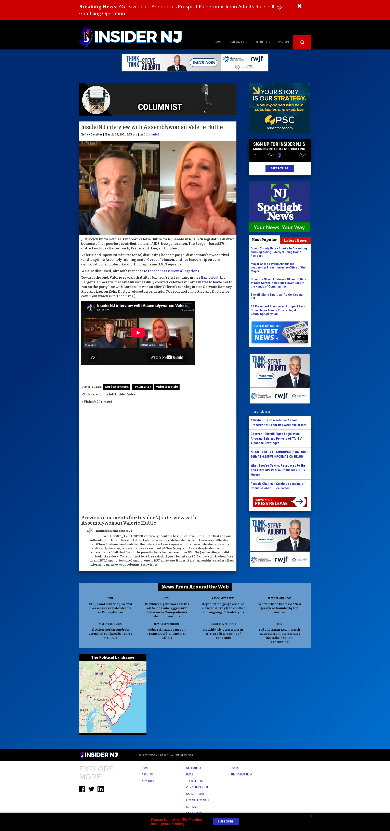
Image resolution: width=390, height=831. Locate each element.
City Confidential (197, 787)
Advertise (148, 781)
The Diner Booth (196, 781)
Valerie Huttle (167, 387)
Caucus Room (195, 794)
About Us (148, 774)
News (189, 774)
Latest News (295, 240)
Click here (90, 394)
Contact (236, 768)
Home (145, 768)
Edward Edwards (197, 800)
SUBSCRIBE (279, 168)
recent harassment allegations (173, 271)
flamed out (210, 277)
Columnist (151, 134)
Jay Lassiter (142, 387)
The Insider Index (241, 774)
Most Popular (264, 239)
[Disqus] (157, 459)
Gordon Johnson (117, 387)
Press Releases (261, 411)
